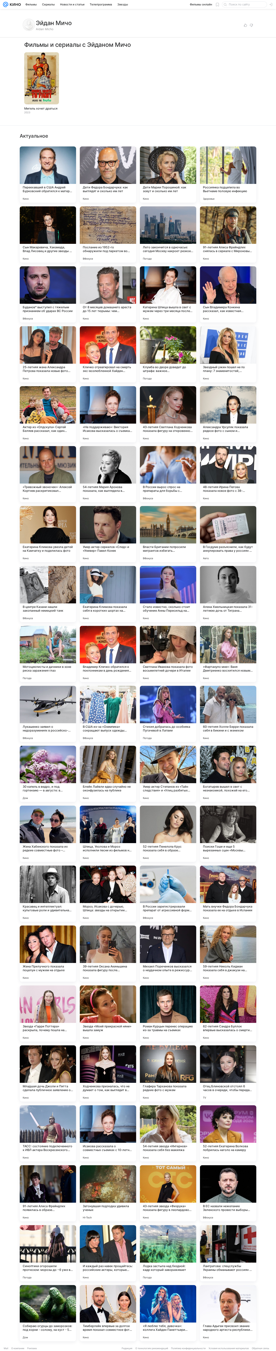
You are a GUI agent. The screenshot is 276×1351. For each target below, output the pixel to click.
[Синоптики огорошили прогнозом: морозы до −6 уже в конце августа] (48, 1253)
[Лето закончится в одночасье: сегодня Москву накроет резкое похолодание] (168, 234)
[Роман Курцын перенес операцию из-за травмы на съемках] (168, 1013)
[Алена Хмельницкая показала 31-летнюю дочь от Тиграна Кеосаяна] (228, 594)
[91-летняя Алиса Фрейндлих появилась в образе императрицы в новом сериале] (48, 1193)
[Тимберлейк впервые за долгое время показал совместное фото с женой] (108, 1313)
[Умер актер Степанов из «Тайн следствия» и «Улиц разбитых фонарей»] (168, 774)
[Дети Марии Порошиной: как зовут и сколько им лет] (168, 174)
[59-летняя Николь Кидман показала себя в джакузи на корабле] (228, 954)
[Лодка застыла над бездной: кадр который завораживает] (168, 1253)
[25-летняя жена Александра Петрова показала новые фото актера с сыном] (48, 354)
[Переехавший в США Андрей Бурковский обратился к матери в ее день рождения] (48, 174)
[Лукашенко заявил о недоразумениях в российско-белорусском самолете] (48, 714)
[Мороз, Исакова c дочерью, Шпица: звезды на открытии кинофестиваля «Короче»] (108, 894)
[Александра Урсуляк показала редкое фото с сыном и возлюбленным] (228, 414)
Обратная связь (260, 1348)
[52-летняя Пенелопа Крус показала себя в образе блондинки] (168, 834)
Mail (6, 1348)
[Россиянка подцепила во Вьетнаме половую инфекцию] (228, 174)
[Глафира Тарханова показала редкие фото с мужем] (168, 1073)
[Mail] (5, 4)
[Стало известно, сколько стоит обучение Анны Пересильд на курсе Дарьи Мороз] (168, 594)
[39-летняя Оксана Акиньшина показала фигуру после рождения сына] (108, 954)
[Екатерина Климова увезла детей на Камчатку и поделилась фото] (48, 534)
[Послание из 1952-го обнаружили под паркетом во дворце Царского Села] (108, 234)
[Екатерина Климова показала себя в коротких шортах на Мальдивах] (108, 594)
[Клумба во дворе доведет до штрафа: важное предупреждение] (168, 354)
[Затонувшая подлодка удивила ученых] (108, 1193)
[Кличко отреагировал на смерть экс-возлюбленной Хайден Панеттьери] (108, 354)
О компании (17, 1348)
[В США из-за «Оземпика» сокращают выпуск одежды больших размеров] (108, 714)
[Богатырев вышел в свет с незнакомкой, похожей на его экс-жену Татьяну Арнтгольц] (228, 774)
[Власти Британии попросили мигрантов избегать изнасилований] (168, 534)
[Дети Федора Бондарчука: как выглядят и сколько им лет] (108, 174)
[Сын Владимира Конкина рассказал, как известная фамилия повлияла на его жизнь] (228, 294)
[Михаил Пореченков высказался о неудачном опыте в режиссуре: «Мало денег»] (168, 954)
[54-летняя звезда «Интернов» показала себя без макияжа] (168, 1133)
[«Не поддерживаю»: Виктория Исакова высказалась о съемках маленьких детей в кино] (108, 414)
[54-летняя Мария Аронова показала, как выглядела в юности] (108, 474)
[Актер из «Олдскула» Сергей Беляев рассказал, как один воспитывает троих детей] (48, 414)
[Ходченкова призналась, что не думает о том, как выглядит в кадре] (108, 1073)
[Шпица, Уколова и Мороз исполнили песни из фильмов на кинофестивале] (108, 834)
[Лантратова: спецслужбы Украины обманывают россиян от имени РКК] (228, 1253)
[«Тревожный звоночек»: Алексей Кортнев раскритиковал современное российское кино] (48, 474)
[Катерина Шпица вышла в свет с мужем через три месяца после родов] (168, 294)
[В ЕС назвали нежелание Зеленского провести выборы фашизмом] (228, 1193)
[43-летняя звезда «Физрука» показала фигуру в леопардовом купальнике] (168, 1193)
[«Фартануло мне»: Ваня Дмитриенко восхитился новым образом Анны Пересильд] (228, 654)
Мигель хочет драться (40, 108)
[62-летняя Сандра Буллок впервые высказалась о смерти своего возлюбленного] (228, 1013)
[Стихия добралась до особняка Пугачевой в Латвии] (168, 714)
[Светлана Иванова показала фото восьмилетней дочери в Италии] (168, 654)
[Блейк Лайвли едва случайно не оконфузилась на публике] (108, 774)
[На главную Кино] (14, 4)
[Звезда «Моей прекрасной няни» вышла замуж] (108, 1013)
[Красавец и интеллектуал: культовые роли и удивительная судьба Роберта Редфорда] (48, 894)
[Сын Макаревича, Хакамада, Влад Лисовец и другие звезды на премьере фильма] (48, 234)
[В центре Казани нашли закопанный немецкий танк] (48, 594)
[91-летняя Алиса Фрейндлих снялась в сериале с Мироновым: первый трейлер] (228, 234)
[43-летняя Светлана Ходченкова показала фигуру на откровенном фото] (168, 414)
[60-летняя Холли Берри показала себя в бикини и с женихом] (228, 714)
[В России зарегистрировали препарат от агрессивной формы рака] (168, 894)
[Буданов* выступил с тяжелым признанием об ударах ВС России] (48, 294)
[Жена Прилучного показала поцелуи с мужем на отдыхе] (48, 954)
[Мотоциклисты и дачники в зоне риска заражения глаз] (48, 654)
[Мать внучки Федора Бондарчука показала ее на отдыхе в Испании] (228, 894)
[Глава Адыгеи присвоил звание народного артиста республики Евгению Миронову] (228, 1313)
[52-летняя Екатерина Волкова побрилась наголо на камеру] (228, 1133)
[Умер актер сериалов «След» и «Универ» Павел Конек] (108, 534)
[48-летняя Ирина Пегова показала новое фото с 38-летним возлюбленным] (228, 474)
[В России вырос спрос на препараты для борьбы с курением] (168, 474)
